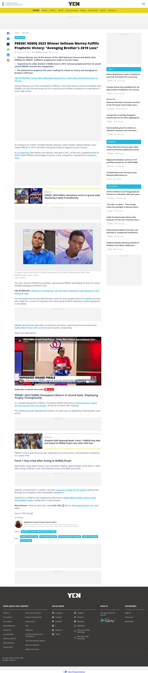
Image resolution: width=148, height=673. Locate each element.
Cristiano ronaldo (48, 536)
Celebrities (111, 109)
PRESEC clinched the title (27, 325)
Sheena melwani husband (69, 536)
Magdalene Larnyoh (41, 52)
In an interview (22, 152)
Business (111, 10)
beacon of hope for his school (72, 490)
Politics (53, 10)
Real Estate (93, 10)
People (83, 10)
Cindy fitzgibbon (90, 536)
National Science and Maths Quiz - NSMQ (38, 531)
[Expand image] (99, 225)
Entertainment (72, 10)
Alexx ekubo (26, 540)
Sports (103, 10)
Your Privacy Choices (76, 672)
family (89, 298)
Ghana (44, 10)
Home (36, 10)
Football (110, 81)
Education (25, 33)
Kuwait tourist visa (29, 536)
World (60, 10)
